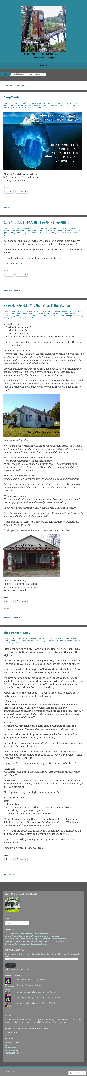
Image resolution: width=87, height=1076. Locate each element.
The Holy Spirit (30, 318)
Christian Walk (63, 103)
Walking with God (15, 233)
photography (71, 316)
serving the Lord (21, 105)
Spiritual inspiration (33, 107)
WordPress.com (12, 1053)
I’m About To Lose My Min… (45, 992)
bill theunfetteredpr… (26, 980)
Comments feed (12, 1050)
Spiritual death (27, 230)
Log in (8, 1045)
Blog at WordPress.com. (12, 1071)
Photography (76, 228)
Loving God (67, 105)
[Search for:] (17, 923)
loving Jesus (51, 640)
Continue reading (14, 263)
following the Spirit (28, 316)
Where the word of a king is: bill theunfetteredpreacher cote (32, 936)
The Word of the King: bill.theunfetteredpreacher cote (29, 934)
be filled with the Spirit (53, 105)
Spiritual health (18, 107)
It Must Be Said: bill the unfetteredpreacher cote (26, 944)
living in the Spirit (34, 233)
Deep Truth (11, 97)
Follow (11, 965)
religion (73, 103)
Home (5, 74)
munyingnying (23, 992)
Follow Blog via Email (15, 950)
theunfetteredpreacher (43, 54)
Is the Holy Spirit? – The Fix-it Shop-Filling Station (36, 305)
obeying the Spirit (59, 233)
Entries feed (10, 1048)
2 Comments (11, 874)
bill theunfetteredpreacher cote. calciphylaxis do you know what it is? (36, 941)
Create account (12, 1043)
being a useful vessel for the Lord (38, 103)
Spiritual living (34, 105)
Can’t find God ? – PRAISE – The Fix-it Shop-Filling (36, 222)
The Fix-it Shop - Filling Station (58, 230)
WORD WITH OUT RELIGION (30, 640)
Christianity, (56, 311)
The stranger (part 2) (17, 632)
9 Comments (11, 207)
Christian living (63, 228)
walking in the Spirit (37, 313)
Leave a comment (13, 290)
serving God (8, 105)
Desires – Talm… (24, 985)
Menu (43, 65)
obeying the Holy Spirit (56, 316)
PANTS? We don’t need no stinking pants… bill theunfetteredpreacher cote (38, 939)
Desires (42, 980)
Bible (55, 103)
